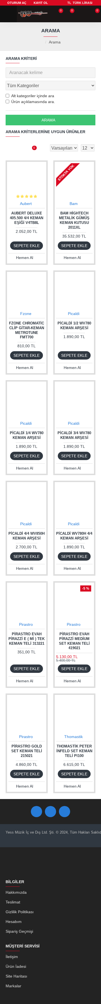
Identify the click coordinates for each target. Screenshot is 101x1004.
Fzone (25, 313)
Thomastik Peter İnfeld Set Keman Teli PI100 (74, 751)
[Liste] (19, 148)
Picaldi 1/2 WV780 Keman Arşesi (74, 325)
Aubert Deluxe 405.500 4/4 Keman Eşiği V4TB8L (26, 218)
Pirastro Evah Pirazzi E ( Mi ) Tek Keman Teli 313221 (26, 639)
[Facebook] (36, 811)
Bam (74, 203)
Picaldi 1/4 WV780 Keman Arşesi (26, 435)
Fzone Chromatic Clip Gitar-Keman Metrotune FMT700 (26, 330)
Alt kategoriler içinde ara (32, 96)
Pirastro (26, 624)
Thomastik (73, 736)
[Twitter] (50, 811)
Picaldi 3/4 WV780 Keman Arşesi (74, 435)
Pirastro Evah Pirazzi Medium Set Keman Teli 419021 (74, 641)
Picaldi (73, 313)
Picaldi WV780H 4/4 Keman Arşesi (74, 535)
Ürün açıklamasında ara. (33, 101)
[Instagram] (64, 811)
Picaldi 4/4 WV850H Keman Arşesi (26, 535)
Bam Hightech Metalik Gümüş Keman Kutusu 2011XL (74, 220)
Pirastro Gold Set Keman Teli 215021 (26, 751)
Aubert (26, 203)
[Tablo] (10, 148)
